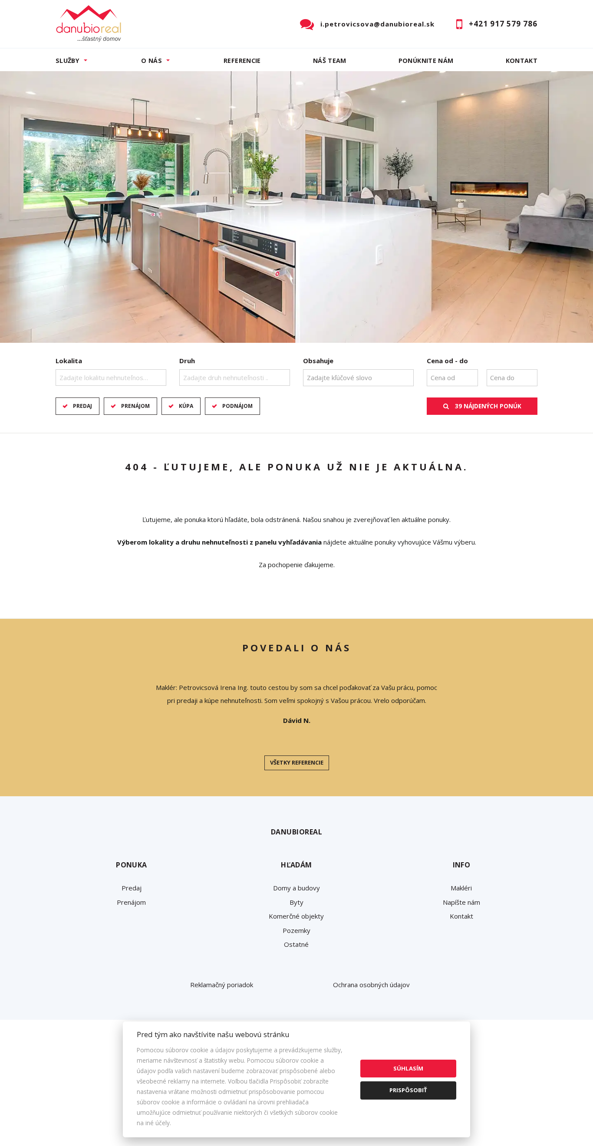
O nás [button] (151, 60)
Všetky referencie (296, 762)
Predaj (82, 406)
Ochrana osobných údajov (371, 984)
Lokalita (69, 360)
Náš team (329, 60)
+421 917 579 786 (503, 24)
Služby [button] (67, 60)
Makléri (461, 887)
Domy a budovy (296, 887)
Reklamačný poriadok (221, 984)
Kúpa (186, 406)
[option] (296, 207)
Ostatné (296, 944)
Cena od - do (447, 360)
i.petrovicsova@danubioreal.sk (377, 24)
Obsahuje (318, 360)
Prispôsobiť (408, 1090)
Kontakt (522, 60)
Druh (187, 360)
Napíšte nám (461, 902)
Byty (296, 902)
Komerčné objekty (296, 916)
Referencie (242, 60)
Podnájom (237, 406)
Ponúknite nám (426, 60)
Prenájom (135, 406)
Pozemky (296, 930)
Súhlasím (408, 1068)
